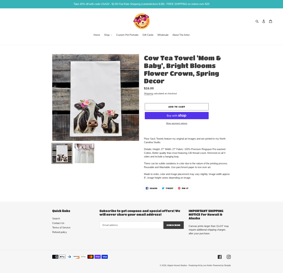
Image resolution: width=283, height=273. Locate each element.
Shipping (148, 93)
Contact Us (58, 223)
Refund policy (59, 232)
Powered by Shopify (222, 265)
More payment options (176, 123)
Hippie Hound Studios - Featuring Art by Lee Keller (189, 265)
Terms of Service (61, 227)
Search (56, 218)
